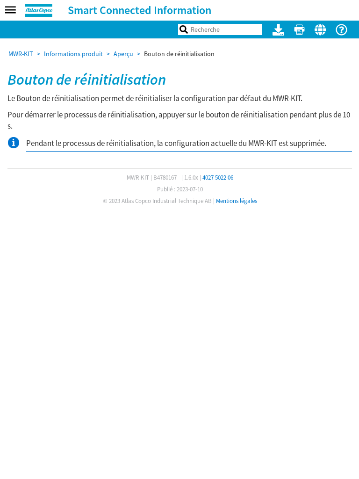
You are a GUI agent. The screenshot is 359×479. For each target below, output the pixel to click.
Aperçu (123, 54)
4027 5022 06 (217, 177)
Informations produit (73, 54)
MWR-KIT (20, 54)
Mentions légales (236, 201)
